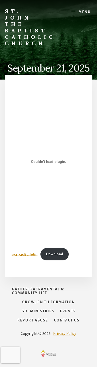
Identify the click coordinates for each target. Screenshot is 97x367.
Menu (85, 12)
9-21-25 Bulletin (24, 254)
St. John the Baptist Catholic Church (30, 27)
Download (54, 254)
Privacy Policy (64, 333)
